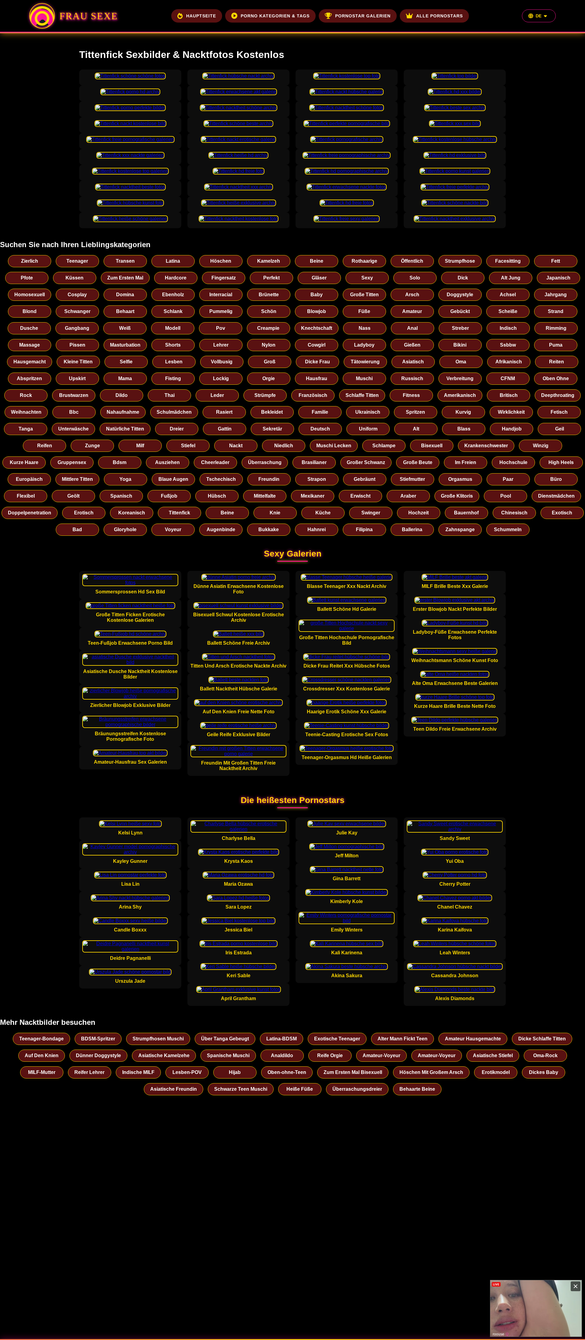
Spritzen (415, 412)
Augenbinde (221, 529)
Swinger (370, 512)
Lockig (221, 378)
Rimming (556, 328)
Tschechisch (221, 479)
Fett (555, 261)
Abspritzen (29, 378)
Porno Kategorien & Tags (275, 15)
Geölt (73, 496)
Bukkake (268, 529)
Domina (125, 294)
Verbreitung (459, 378)
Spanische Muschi (228, 1055)
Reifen (44, 445)
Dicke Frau (317, 361)
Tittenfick (179, 512)
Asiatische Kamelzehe (164, 1055)
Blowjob (316, 311)
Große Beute (417, 462)
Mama (125, 378)
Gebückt (460, 311)
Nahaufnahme (123, 412)
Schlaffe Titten (362, 395)
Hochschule (513, 462)
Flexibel (26, 496)
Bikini (459, 345)
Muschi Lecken (333, 445)
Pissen (77, 345)
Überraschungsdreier (357, 1089)
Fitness (411, 395)
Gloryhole (125, 529)
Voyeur (173, 529)
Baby (316, 294)
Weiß (125, 328)
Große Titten (364, 294)
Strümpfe (265, 395)
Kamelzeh (268, 261)
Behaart (125, 311)
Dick (463, 277)
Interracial (220, 294)
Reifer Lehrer (89, 1072)
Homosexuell (29, 294)
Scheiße (507, 311)
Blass (463, 428)
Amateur (412, 311)
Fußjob (169, 496)
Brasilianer (314, 462)
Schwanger (77, 311)
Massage (29, 345)
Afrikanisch (508, 361)
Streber (460, 328)
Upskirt (77, 378)
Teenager (77, 261)
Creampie (268, 328)
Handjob (512, 428)
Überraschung (265, 462)
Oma (461, 361)
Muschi (364, 378)
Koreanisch (131, 512)
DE (538, 15)
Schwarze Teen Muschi (240, 1089)
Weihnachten (26, 412)
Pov (220, 328)
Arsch (412, 294)
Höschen (220, 261)
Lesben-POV (187, 1072)
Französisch (313, 395)
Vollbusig (221, 361)
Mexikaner (312, 496)
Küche (323, 512)
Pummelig (220, 311)
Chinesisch (514, 512)
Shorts (173, 345)
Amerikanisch (460, 395)
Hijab (235, 1072)
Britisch (509, 395)
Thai (170, 395)
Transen (125, 261)
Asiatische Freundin (173, 1089)
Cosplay (77, 294)
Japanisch (558, 277)
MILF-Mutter (41, 1072)
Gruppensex (72, 462)
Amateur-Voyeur (381, 1055)
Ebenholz (173, 294)
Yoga (125, 479)
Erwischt (360, 496)
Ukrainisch (367, 412)
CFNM (508, 378)
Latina (173, 261)
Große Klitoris (457, 496)
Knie (275, 512)
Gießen (412, 345)
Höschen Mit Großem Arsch (431, 1072)
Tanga (26, 428)
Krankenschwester (486, 445)
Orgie (268, 378)
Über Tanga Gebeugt (225, 1038)
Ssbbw (508, 345)
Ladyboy (364, 345)
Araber (408, 496)
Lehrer (221, 345)
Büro (556, 479)
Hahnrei (316, 529)
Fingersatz (223, 277)
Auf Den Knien (41, 1055)
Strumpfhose (460, 261)
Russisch (412, 378)
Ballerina (412, 529)
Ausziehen (167, 462)
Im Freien (465, 462)
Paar (508, 479)
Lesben (174, 361)
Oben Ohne (556, 378)
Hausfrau (316, 378)
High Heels (561, 462)
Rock (26, 395)
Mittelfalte (265, 496)
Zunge (92, 445)
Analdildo (282, 1055)
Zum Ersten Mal (125, 277)
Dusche (29, 328)
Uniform (368, 428)
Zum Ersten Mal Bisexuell (353, 1072)
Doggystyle (460, 294)
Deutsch (320, 428)
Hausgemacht (29, 361)
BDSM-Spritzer (98, 1038)
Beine (316, 261)
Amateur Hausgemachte (473, 1038)
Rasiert (224, 412)
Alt (416, 428)
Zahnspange (460, 529)
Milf (140, 445)
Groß (269, 361)
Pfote (27, 277)
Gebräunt (364, 479)
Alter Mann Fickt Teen (402, 1038)
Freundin (268, 479)
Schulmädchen (174, 412)
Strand (555, 311)
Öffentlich (412, 261)
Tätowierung (365, 361)
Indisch (508, 328)
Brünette (269, 294)
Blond (30, 311)
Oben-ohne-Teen (287, 1072)
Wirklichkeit (511, 412)
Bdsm (119, 462)
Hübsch (217, 496)
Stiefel (188, 445)
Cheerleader (215, 462)
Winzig (540, 445)
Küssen (74, 277)
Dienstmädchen (556, 496)
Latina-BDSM (281, 1038)
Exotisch (562, 512)
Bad (77, 529)
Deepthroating (557, 395)
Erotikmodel (496, 1072)
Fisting (173, 378)
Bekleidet (272, 412)
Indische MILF (138, 1072)
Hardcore (175, 277)
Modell (172, 328)
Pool (505, 496)
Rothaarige (364, 261)
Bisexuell (431, 445)
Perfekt (271, 277)
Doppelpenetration (29, 512)
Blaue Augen (173, 479)
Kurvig (463, 412)
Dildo (121, 395)
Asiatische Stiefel (493, 1055)
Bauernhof (466, 512)
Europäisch (29, 479)
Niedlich (283, 445)
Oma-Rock (545, 1055)
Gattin (225, 428)
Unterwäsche (73, 428)
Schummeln (508, 529)
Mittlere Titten (77, 479)
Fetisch (559, 412)
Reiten (556, 361)
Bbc (74, 412)
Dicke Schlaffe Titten (542, 1038)
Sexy (367, 277)
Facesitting (508, 261)
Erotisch (84, 512)
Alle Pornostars (439, 15)
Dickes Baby (543, 1072)
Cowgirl (316, 345)
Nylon (268, 345)
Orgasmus (460, 479)
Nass (364, 328)
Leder (217, 395)
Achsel (508, 294)
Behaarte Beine (417, 1089)
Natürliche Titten (125, 428)
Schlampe (383, 445)
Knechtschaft (316, 328)
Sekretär (272, 428)
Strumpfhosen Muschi (158, 1038)
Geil (559, 428)
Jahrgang (555, 294)
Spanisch (121, 496)
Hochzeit (418, 512)
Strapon (316, 479)
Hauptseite (201, 15)
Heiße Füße (299, 1089)
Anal (412, 328)
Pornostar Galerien (363, 15)
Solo (415, 277)
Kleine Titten (78, 361)
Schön (268, 311)
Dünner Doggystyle (98, 1055)
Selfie (126, 361)
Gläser (319, 277)
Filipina (364, 529)
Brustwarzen (73, 395)
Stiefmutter (412, 479)
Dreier (177, 428)
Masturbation (125, 345)
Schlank (173, 311)
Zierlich (29, 261)
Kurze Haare (24, 462)
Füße (364, 311)
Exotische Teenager (337, 1038)
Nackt (236, 445)
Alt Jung (510, 277)
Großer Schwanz (366, 462)
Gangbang (77, 328)
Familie (320, 412)
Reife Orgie (330, 1055)
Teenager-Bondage (41, 1038)
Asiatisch (413, 361)
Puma (555, 345)
